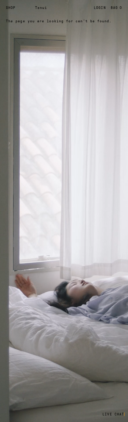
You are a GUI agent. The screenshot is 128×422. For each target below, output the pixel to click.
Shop (10, 8)
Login (100, 8)
